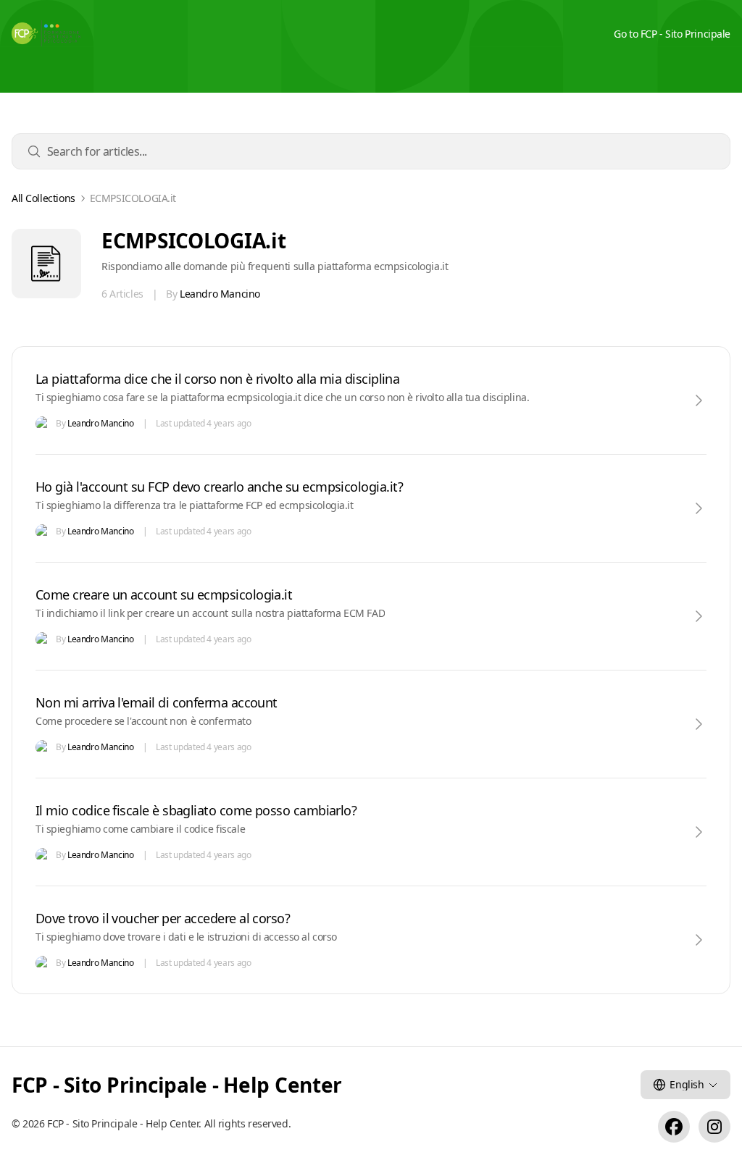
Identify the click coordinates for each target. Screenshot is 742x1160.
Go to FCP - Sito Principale (672, 34)
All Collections (43, 198)
